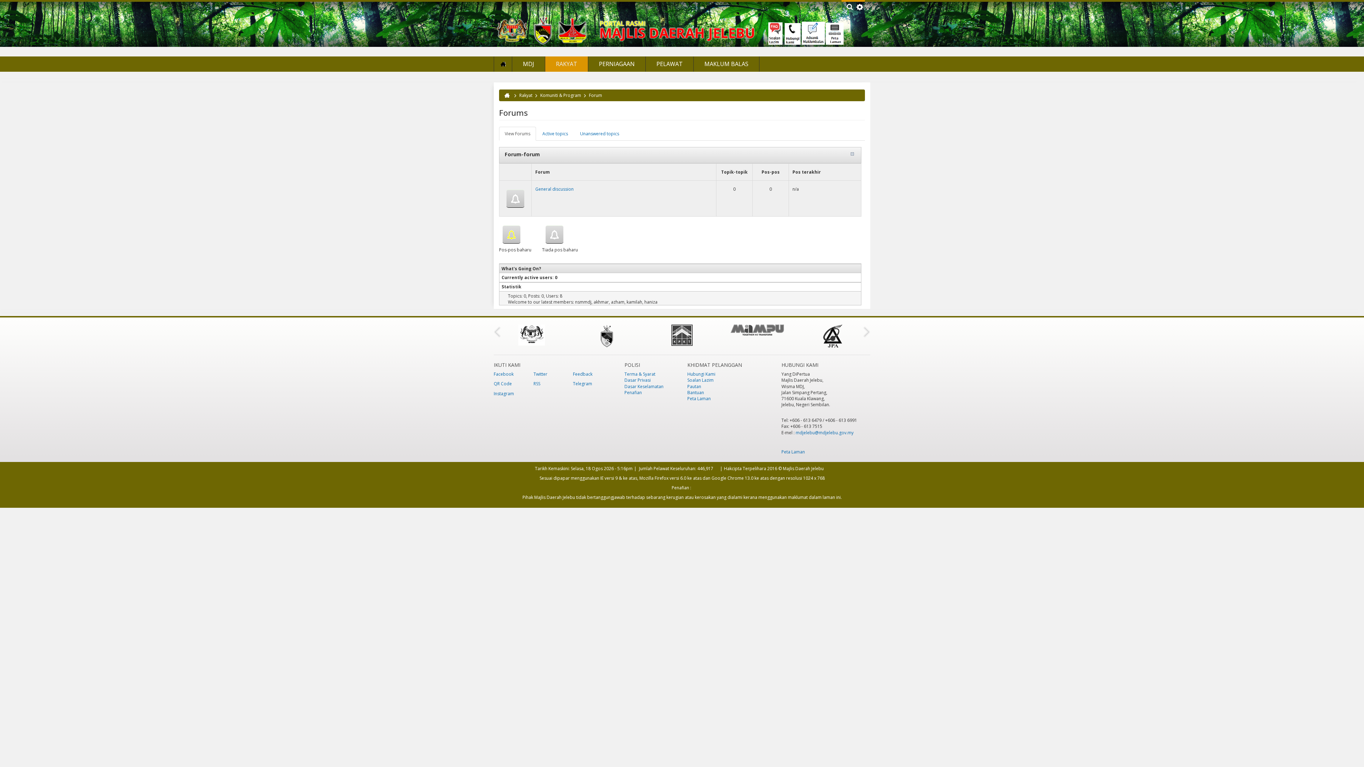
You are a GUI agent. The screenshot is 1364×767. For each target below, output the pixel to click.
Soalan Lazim (700, 380)
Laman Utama (503, 64)
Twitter (540, 374)
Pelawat (669, 64)
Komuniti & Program (560, 95)
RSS (537, 384)
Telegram (582, 384)
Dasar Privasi (637, 380)
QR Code (503, 384)
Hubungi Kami (701, 374)
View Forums (520, 136)
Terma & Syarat (639, 374)
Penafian (633, 393)
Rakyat (566, 64)
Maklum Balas (726, 64)
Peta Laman (699, 399)
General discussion (554, 189)
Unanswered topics (599, 134)
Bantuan (695, 393)
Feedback (582, 374)
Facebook (504, 374)
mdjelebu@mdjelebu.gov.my (825, 433)
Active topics (555, 134)
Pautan (694, 387)
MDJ (528, 64)
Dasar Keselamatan (644, 387)
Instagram (504, 394)
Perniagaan (617, 64)
